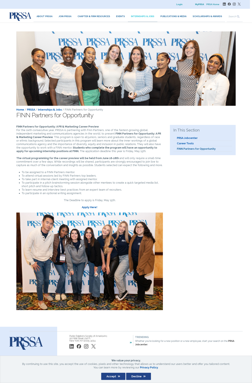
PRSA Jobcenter (187, 137)
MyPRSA (199, 4)
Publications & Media (173, 16)
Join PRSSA (65, 16)
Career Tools (185, 143)
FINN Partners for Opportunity (196, 148)
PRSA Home (212, 4)
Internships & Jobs (142, 16)
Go (240, 16)
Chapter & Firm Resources (94, 16)
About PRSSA (44, 16)
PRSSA (31, 109)
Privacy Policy (149, 367)
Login (179, 4)
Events (120, 16)
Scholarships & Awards (207, 16)
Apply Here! (89, 207)
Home (20, 109)
